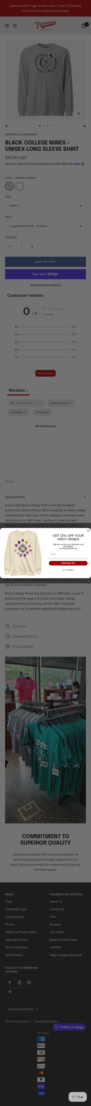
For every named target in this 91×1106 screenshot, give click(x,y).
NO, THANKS (68, 570)
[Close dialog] (88, 530)
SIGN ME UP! (68, 563)
